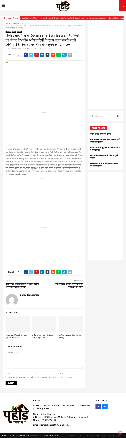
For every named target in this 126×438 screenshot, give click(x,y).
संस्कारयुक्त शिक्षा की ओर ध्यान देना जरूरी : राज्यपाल (16, 336)
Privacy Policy (101, 436)
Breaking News (11, 32)
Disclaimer (90, 436)
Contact (81, 436)
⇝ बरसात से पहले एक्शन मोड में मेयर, (20, 18)
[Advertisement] (44, 130)
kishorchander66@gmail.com (54, 425)
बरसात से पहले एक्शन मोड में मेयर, (100, 134)
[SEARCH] (117, 116)
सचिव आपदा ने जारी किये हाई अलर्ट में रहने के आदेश (42, 336)
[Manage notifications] (120, 433)
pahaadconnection (14, 49)
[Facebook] (98, 406)
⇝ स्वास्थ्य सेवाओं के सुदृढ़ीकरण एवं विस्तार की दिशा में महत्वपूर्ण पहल (102, 18)
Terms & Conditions (115, 436)
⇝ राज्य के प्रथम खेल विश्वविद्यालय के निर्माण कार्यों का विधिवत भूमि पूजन (57, 18)
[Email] (105, 406)
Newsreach (39, 435)
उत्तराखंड (19, 32)
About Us (73, 436)
